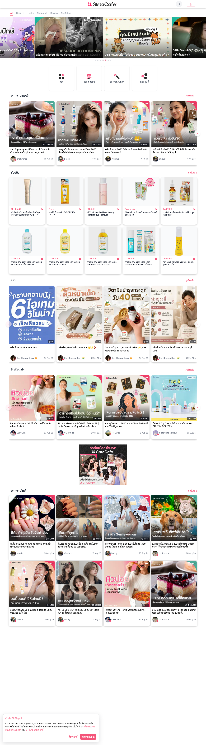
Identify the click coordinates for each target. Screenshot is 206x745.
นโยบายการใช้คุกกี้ (34, 729)
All (11, 13)
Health (30, 13)
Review (54, 13)
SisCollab (66, 13)
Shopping (42, 13)
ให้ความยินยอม (88, 736)
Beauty (20, 13)
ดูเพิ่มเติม (190, 95)
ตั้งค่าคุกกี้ (73, 736)
